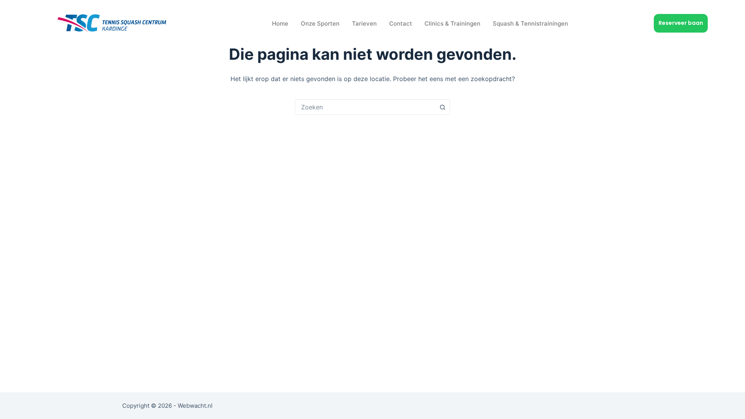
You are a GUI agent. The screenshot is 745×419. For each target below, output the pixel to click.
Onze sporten (320, 23)
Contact (400, 23)
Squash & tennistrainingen (530, 23)
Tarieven (364, 23)
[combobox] (365, 107)
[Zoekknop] (442, 107)
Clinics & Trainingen (452, 23)
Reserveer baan (680, 23)
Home (280, 23)
